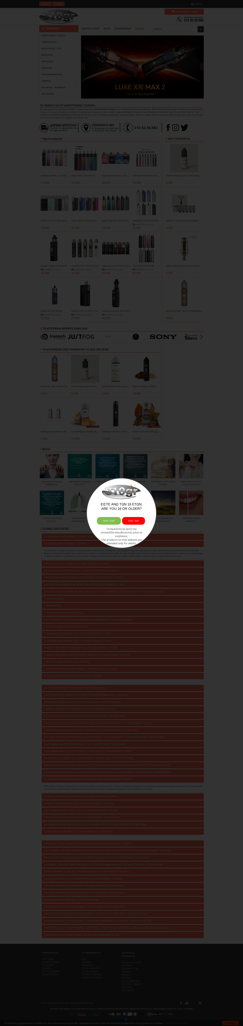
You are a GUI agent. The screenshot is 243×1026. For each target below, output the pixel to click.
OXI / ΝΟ (133, 520)
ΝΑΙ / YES (109, 520)
